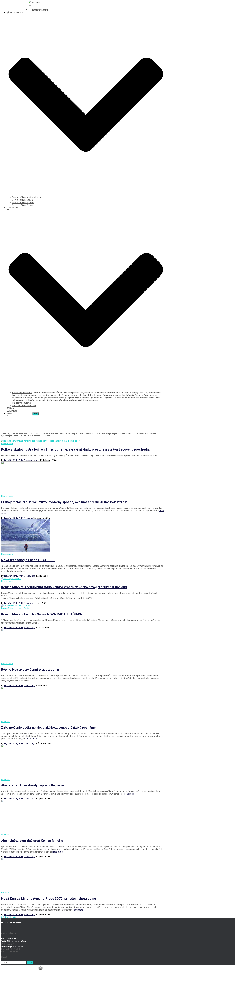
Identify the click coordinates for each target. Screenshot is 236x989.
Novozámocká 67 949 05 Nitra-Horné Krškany (14, 940)
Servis (10, 975)
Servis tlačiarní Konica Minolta (26, 197)
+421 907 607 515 (15, 4)
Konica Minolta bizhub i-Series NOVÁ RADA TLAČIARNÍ (42, 614)
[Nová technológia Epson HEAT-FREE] (25, 551)
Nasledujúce (12, 917)
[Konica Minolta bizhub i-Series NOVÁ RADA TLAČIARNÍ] (15, 605)
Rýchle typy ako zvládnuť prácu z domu (30, 669)
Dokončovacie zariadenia (24, 405)
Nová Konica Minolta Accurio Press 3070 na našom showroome (48, 899)
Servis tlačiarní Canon (22, 205)
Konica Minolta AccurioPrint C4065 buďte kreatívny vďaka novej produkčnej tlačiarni (64, 587)
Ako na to (5, 721)
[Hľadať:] (19, 413)
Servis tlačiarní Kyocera (23, 202)
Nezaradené (7, 443)
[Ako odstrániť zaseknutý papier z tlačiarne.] (25, 777)
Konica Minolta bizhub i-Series (15, 608)
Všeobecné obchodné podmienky (22, 983)
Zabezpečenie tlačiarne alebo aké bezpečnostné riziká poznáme (48, 727)
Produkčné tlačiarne (21, 403)
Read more (31, 738)
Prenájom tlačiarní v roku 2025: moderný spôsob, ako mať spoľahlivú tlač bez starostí (64, 502)
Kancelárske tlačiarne (22, 392)
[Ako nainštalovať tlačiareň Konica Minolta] (25, 832)
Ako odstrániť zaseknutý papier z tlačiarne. (33, 785)
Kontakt (13, 411)
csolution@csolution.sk (18, 7)
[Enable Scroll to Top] (40, 968)
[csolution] (34, 2)
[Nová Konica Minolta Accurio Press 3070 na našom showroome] (25, 890)
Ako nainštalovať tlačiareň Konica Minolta (32, 841)
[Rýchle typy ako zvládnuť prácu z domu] (25, 661)
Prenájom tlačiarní (39, 9)
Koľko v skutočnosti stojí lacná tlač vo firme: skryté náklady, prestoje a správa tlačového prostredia (75, 449)
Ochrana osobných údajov (19, 980)
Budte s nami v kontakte (11, 922)
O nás (9, 970)
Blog (11, 408)
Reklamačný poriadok (17, 985)
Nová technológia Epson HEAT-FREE (28, 560)
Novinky (5, 892)
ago (31, 460)
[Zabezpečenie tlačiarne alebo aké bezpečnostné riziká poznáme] (25, 719)
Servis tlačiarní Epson (22, 200)
